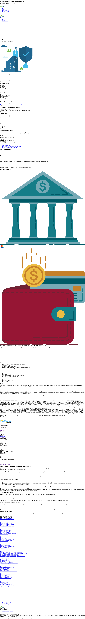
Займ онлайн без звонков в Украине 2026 (7, 585)
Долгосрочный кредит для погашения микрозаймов (9, 563)
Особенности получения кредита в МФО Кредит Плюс (9, 549)
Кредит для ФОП (3, 566)
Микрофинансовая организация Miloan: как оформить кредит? (10, 555)
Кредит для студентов (4, 535)
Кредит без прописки (4, 534)
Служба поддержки (3, 464)
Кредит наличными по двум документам (7, 526)
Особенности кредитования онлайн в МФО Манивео (9, 550)
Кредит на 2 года (3, 537)
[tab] (42, 511)
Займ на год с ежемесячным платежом (6, 562)
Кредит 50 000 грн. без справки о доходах (7, 567)
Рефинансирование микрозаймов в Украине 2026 (8, 586)
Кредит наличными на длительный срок (7, 524)
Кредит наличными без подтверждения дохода (8, 533)
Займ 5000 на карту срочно (4, 568)
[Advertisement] (42, 30)
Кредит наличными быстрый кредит (6, 522)
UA (1, 17)
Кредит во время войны (4, 572)
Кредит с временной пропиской (5, 578)
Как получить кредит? (6, 10)
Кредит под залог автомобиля (5, 581)
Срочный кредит (3, 548)
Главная (3, 8)
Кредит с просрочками (4, 541)
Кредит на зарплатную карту (5, 574)
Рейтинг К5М (4, 437)
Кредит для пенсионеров (4, 547)
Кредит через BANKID (4, 582)
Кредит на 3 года (3, 538)
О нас (3, 9)
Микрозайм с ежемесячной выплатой (6, 540)
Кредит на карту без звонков (5, 544)
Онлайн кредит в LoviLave (4, 560)
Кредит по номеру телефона (5, 580)
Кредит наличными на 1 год (5, 525)
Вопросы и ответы (5, 11)
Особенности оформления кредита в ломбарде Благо (9, 554)
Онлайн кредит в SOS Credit (5, 561)
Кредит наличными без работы (5, 520)
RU (2, 17)
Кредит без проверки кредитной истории (7, 546)
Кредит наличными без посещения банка (7, 519)
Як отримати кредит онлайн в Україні (6, 584)
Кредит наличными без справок (5, 521)
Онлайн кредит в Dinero (4, 557)
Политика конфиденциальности (7, 611)
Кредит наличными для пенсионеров (6, 523)
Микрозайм (4, 20)
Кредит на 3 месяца (3, 573)
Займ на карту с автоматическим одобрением (8, 543)
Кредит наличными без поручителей (6, 518)
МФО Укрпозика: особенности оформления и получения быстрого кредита (13, 551)
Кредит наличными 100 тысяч (5, 531)
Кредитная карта (5, 21)
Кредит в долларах (3, 575)
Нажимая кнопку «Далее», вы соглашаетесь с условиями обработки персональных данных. (15, 104)
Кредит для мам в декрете (4, 576)
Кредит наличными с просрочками (6, 530)
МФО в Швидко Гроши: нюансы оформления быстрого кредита (11, 552)
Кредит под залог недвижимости (5, 565)
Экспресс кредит (3, 583)
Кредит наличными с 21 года (5, 536)
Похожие (8, 464)
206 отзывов (2, 430)
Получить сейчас (3, 436)
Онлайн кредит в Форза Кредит (5, 559)
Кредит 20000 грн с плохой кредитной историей (8, 571)
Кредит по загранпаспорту (4, 570)
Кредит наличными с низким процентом (7, 528)
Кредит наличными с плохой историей (6, 529)
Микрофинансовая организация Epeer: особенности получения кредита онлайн (13, 553)
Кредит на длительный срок (5, 545)
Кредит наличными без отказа (5, 532)
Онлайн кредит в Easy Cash (5, 558)
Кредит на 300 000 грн (4, 569)
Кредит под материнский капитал (6, 577)
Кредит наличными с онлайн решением (7, 539)
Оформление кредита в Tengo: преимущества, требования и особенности (12, 556)
